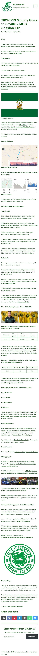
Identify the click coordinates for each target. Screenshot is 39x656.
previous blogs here (17, 606)
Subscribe (31, 636)
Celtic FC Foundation (23, 521)
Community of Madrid (19, 84)
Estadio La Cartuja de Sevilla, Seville (26, 452)
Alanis (3, 65)
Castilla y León (6, 84)
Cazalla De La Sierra (14, 65)
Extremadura (11, 86)
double (6, 290)
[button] (19, 156)
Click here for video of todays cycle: (12, 206)
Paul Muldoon (7, 31)
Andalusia (4, 89)
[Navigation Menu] (35, 6)
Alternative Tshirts (23, 302)
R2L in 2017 (22, 125)
